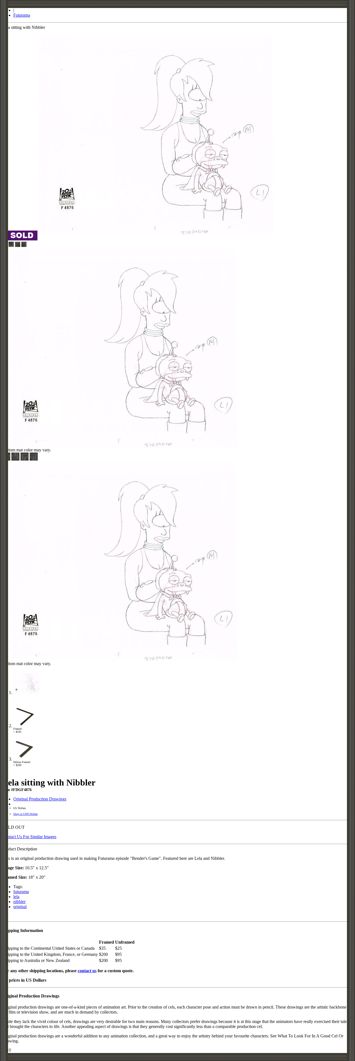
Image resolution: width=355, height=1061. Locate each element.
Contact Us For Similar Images (29, 836)
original (20, 906)
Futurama (21, 15)
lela (16, 896)
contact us (87, 970)
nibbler (19, 901)
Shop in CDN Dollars (25, 813)
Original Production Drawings (39, 799)
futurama (21, 891)
